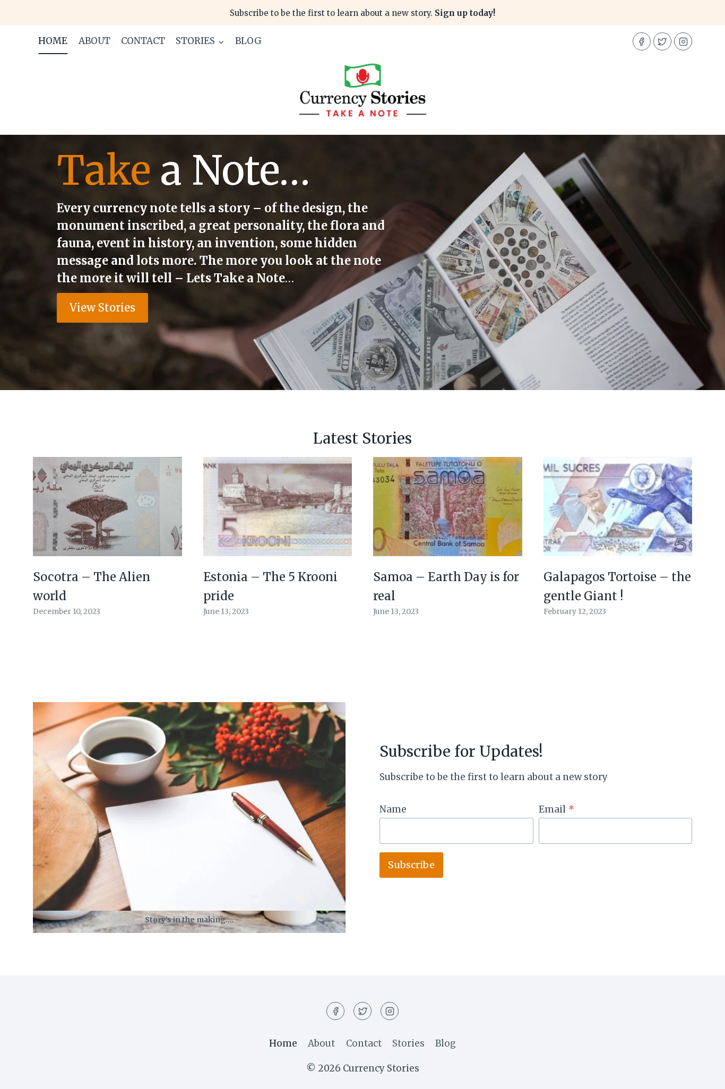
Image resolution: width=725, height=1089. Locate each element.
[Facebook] (642, 41)
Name (393, 809)
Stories (408, 1043)
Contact (143, 41)
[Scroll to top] (698, 1073)
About (94, 41)
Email (556, 809)
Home (52, 41)
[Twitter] (662, 41)
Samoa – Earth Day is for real (446, 586)
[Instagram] (683, 41)
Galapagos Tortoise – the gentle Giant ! (617, 586)
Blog (248, 41)
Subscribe (411, 865)
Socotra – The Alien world (91, 586)
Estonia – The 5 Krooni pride (270, 586)
